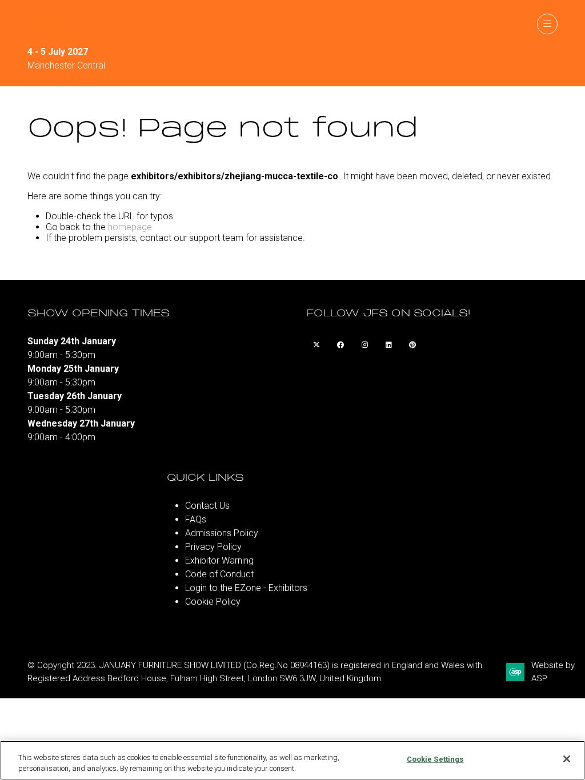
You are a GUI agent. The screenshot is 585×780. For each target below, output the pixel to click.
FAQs (195, 519)
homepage (130, 227)
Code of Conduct (219, 574)
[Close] (566, 758)
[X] (316, 345)
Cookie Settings (435, 759)
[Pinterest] (412, 345)
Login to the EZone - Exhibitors (246, 587)
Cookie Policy (213, 601)
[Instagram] (364, 345)
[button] (547, 24)
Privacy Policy (213, 546)
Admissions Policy (221, 533)
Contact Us (207, 505)
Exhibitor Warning (219, 560)
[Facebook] (340, 345)
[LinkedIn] (388, 345)
